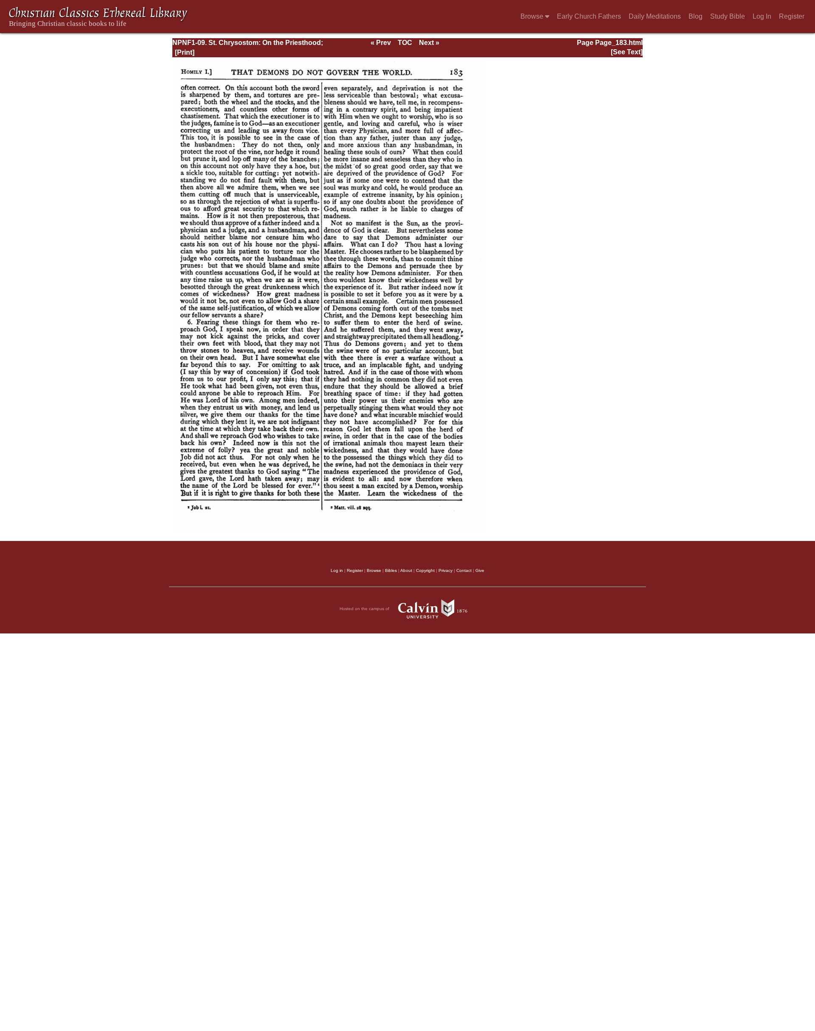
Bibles (391, 570)
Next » (429, 42)
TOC (405, 42)
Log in (337, 570)
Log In (762, 16)
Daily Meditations (655, 16)
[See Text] (627, 52)
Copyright (425, 570)
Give (479, 570)
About (406, 570)
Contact (464, 570)
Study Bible (727, 16)
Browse (532, 16)
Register (791, 16)
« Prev (381, 42)
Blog (696, 16)
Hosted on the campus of (365, 608)
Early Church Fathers (589, 16)
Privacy (445, 570)
